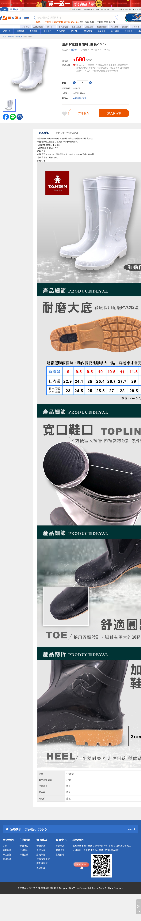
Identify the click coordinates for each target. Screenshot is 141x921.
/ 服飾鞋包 (10, 36)
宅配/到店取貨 (79, 93)
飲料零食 (34, 31)
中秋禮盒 (38, 22)
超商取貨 (135, 27)
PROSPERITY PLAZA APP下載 (97, 9)
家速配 (125, 27)
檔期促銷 (89, 27)
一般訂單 (77, 88)
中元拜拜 (47, 22)
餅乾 (82, 22)
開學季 (67, 22)
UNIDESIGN (57, 22)
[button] (20, 116)
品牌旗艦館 (38, 27)
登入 (114, 9)
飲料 (92, 22)
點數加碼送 (77, 27)
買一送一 (51, 27)
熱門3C (74, 31)
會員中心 (128, 9)
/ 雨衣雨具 (18, 36)
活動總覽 (114, 27)
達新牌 (74, 49)
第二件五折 (63, 27)
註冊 (120, 9)
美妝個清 (88, 31)
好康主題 (7, 31)
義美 (106, 22)
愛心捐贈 (75, 22)
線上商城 (25, 27)
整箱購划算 (102, 27)
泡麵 (87, 22)
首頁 (4, 36)
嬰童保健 (101, 31)
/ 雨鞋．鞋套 (27, 36)
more (130, 829)
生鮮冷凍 (20, 31)
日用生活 (128, 31)
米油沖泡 (47, 31)
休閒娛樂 (115, 31)
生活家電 (61, 31)
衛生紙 (112, 22)
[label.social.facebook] (6, 116)
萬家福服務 (76, 9)
